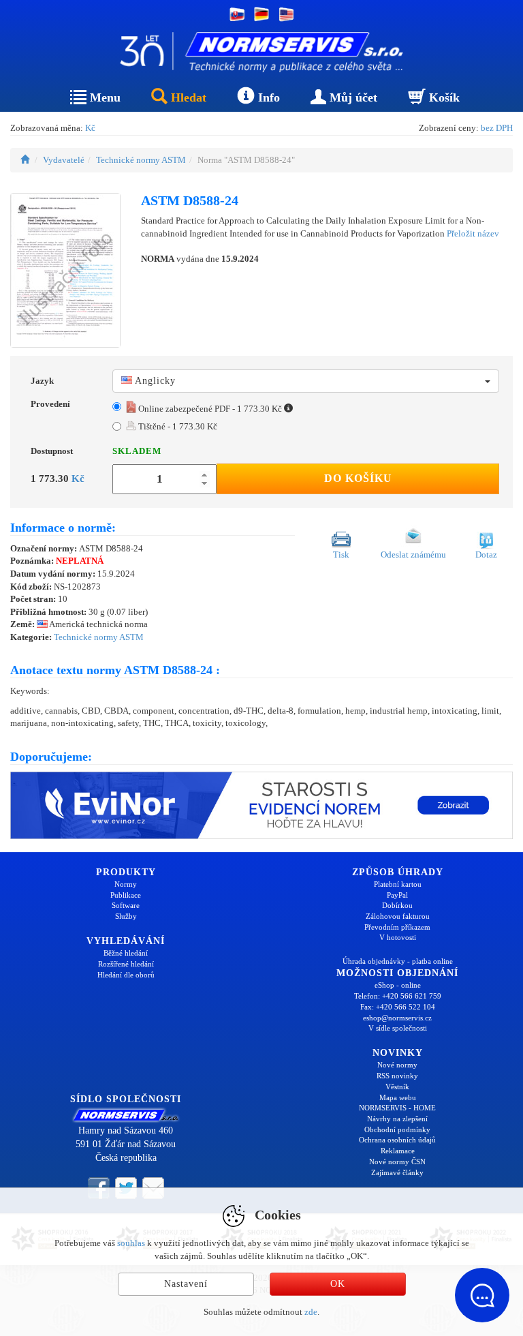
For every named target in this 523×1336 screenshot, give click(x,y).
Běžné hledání (126, 953)
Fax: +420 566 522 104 (397, 1007)
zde (310, 1312)
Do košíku (358, 478)
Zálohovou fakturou (398, 916)
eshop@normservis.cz (397, 1018)
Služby (126, 916)
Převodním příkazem (397, 927)
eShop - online (398, 985)
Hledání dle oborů (126, 975)
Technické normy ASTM (141, 160)
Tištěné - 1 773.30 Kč (176, 426)
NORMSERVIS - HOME (397, 1108)
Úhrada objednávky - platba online (398, 961)
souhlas (131, 1243)
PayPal (397, 895)
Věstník (397, 1086)
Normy (125, 884)
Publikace (125, 895)
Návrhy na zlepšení (397, 1118)
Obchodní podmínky (397, 1129)
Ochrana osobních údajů (397, 1140)
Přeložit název (473, 233)
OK (337, 1284)
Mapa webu (397, 1097)
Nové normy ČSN (397, 1161)
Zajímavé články (397, 1172)
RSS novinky (397, 1076)
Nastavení (186, 1284)
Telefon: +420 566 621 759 (397, 996)
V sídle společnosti (397, 1028)
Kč (90, 128)
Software (126, 905)
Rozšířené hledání (126, 964)
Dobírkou (397, 905)
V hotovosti (397, 937)
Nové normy (397, 1065)
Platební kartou (398, 884)
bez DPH (497, 128)
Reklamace (398, 1151)
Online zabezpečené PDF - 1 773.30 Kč (210, 409)
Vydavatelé (63, 160)
